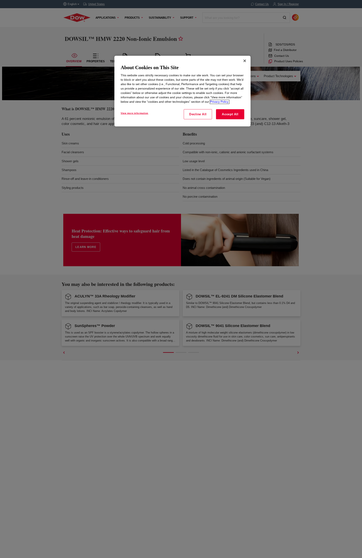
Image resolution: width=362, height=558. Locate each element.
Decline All (197, 114)
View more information (134, 113)
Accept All (230, 114)
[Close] (244, 60)
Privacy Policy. (219, 102)
